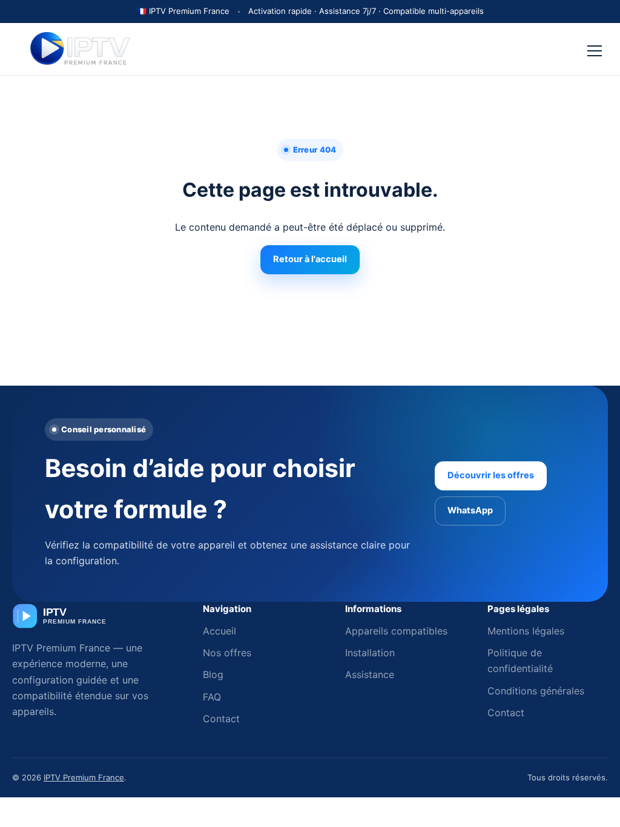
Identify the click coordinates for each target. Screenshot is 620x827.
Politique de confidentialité (520, 660)
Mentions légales (525, 631)
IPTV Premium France (84, 777)
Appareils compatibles (396, 631)
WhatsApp (470, 510)
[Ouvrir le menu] (594, 49)
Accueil (219, 631)
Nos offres (227, 653)
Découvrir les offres (490, 475)
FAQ (212, 697)
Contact (221, 719)
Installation (370, 653)
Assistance (369, 674)
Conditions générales (535, 691)
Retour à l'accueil (310, 259)
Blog (213, 674)
